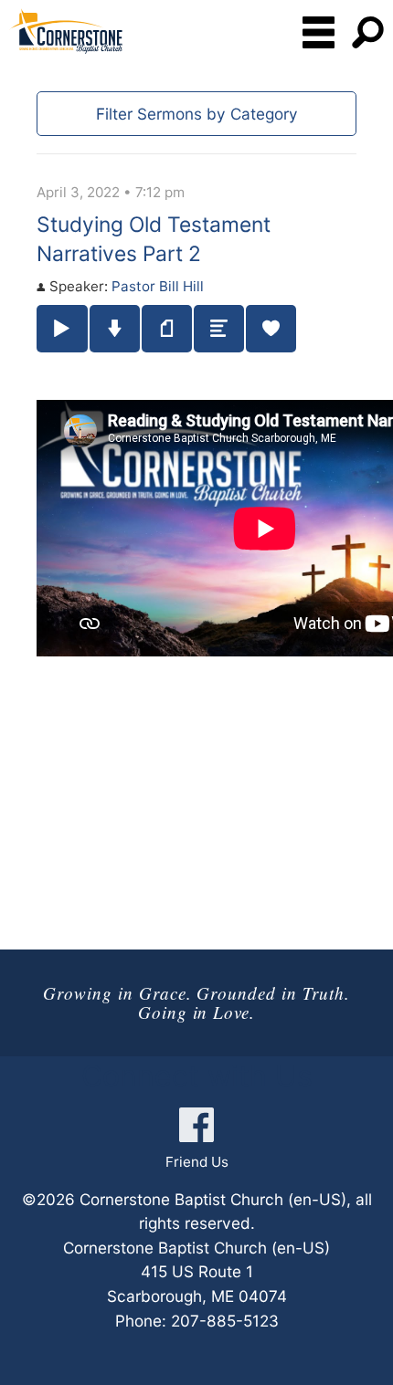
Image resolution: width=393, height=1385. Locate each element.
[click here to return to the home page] (65, 31)
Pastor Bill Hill (158, 286)
